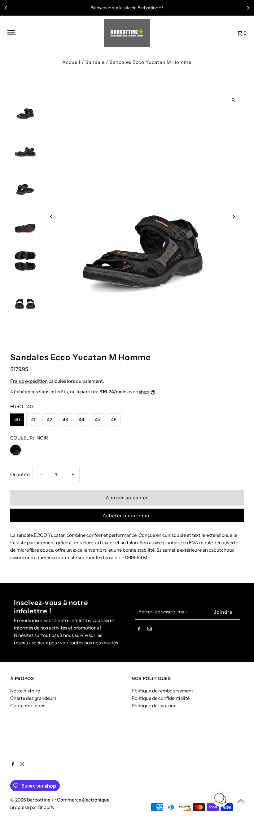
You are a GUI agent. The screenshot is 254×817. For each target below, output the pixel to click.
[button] (220, 800)
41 (33, 419)
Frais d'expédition (29, 381)
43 (65, 419)
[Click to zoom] (234, 100)
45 (97, 419)
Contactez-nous (27, 706)
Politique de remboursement (162, 691)
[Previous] (6, 7)
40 (17, 419)
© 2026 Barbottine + (32, 800)
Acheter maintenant (127, 516)
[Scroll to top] (241, 801)
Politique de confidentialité (161, 698)
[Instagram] (149, 630)
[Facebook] (139, 630)
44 (81, 419)
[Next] (247, 7)
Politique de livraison (154, 706)
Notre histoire (25, 691)
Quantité (19, 474)
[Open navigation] (53, 33)
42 (49, 419)
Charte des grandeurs (33, 698)
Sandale (95, 62)
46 (113, 419)
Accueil (71, 62)
